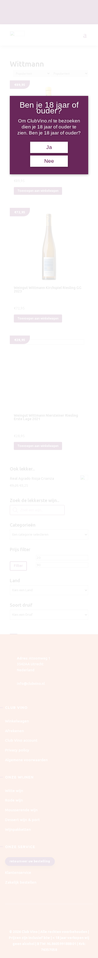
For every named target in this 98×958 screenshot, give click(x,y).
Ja (49, 147)
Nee (49, 161)
